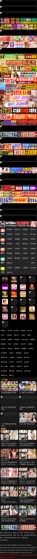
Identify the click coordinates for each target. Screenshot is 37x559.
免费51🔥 (26, 357)
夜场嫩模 (23, 348)
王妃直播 (29, 344)
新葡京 (29, 335)
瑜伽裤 (25, 253)
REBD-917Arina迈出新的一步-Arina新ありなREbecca (27, 483)
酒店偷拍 (16, 344)
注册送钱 (9, 335)
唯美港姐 (25, 239)
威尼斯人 (3, 330)
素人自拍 (33, 234)
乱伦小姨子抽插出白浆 (27, 424)
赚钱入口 (11, 375)
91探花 (17, 244)
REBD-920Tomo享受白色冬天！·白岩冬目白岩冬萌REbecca (9, 445)
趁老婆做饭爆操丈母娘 (8, 392)
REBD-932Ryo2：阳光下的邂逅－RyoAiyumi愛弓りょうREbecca (27, 464)
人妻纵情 (25, 268)
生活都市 (9, 268)
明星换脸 (17, 253)
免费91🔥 (11, 371)
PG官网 (10, 330)
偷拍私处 (10, 348)
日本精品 (17, 234)
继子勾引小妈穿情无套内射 (8, 408)
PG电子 (3, 335)
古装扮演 (9, 248)
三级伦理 (9, 234)
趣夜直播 (17, 348)
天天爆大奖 (19, 362)
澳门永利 (29, 330)
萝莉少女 (33, 229)
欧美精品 (25, 229)
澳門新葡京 (19, 353)
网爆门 (33, 258)
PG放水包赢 (24, 339)
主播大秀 (23, 344)
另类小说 (9, 272)
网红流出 (25, 244)
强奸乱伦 (17, 229)
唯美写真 (25, 258)
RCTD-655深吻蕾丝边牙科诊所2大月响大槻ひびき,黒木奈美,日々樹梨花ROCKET (9, 484)
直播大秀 (26, 366)
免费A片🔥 (19, 371)
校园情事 (17, 268)
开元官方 (11, 362)
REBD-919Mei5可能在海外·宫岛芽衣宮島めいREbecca (9, 521)
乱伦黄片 (3, 348)
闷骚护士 (33, 253)
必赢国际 (10, 339)
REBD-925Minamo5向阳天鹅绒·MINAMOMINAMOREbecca (28, 522)
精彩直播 (3, 344)
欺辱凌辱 (9, 244)
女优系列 (17, 248)
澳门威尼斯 (4, 371)
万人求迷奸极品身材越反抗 (8, 425)
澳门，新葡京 (4, 366)
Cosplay (25, 234)
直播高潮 (32, 339)
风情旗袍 (9, 253)
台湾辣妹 (9, 239)
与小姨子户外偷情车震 (27, 392)
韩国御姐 (17, 239)
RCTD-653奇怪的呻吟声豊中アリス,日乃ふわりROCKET (9, 464)
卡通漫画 (9, 258)
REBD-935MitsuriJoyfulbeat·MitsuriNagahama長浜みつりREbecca (9, 503)
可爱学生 (25, 248)
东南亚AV (33, 239)
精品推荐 (9, 229)
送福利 (23, 335)
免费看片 (12, 366)
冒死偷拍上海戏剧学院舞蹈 (27, 408)
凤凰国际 (17, 339)
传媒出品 (9, 263)
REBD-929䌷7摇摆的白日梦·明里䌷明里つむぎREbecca (27, 502)
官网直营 (23, 330)
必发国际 (30, 348)
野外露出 (33, 244)
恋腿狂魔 (33, 248)
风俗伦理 (33, 268)
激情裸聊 (19, 357)
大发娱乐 (11, 353)
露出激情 (17, 258)
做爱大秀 (19, 366)
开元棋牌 (16, 330)
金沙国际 (26, 362)
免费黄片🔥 (4, 375)
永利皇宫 (26, 353)
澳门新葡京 (4, 353)
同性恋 (33, 263)
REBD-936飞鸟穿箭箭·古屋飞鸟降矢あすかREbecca (27, 445)
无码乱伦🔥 (4, 362)
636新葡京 (12, 357)
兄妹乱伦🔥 (27, 371)
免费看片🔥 (4, 357)
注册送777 (16, 335)
